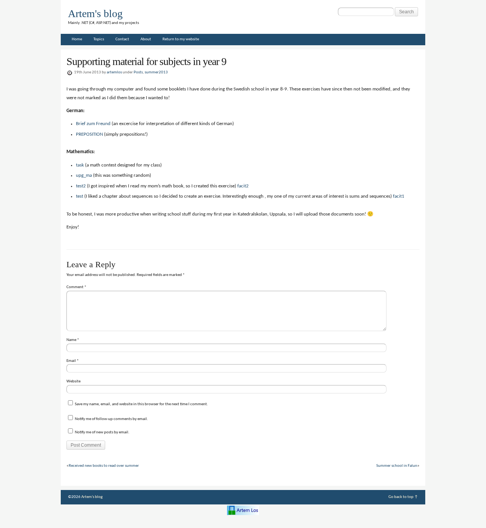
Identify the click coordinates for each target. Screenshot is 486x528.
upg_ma (84, 175)
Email (72, 361)
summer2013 (156, 72)
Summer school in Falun (396, 466)
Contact (122, 39)
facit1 (398, 196)
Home (77, 39)
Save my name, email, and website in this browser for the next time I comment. (141, 404)
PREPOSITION (89, 134)
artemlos (114, 72)
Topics (98, 39)
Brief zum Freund (93, 123)
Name (72, 340)
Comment (76, 287)
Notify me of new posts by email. (102, 432)
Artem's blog (95, 13)
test (79, 196)
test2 (81, 186)
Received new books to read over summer (104, 466)
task (80, 165)
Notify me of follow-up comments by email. (111, 419)
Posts (138, 72)
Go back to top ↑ (403, 497)
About (145, 39)
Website (73, 381)
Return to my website (181, 39)
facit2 (243, 186)
